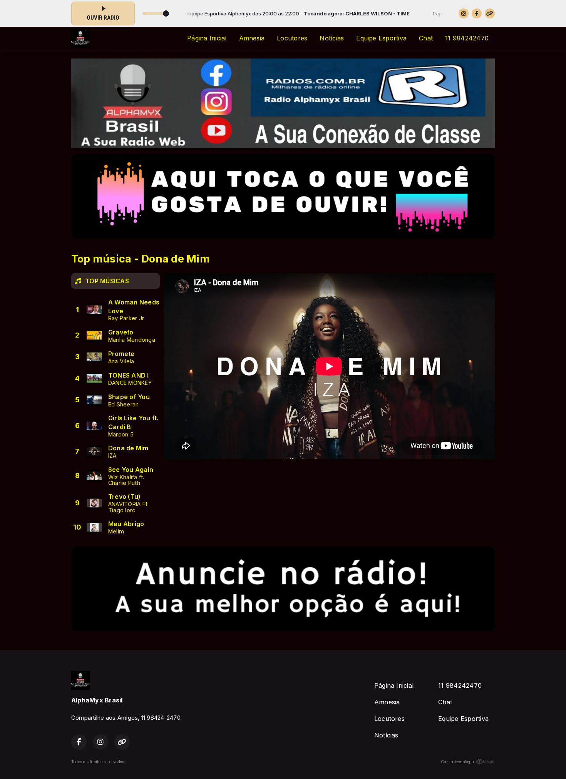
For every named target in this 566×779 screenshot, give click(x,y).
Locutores (292, 38)
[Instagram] (464, 13)
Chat (426, 38)
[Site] (490, 13)
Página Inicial (206, 38)
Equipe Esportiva (381, 38)
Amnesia (252, 38)
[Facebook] (477, 13)
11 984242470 (467, 38)
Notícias (332, 38)
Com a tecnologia (457, 761)
